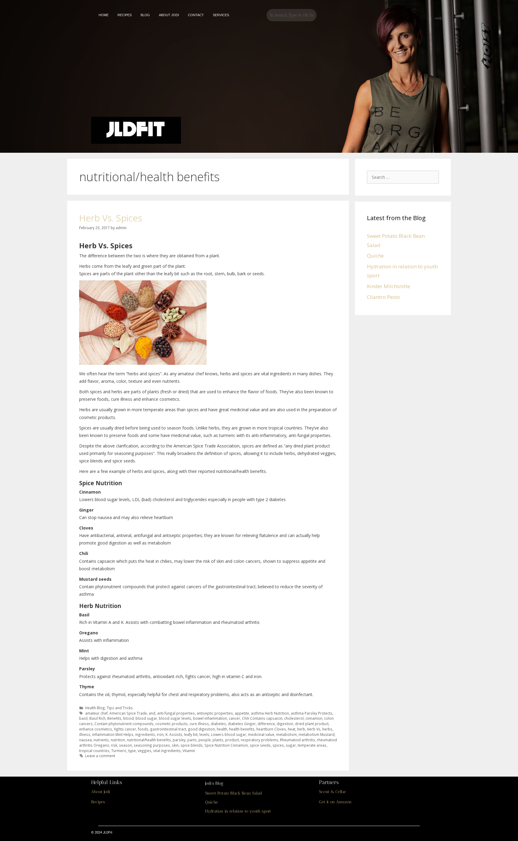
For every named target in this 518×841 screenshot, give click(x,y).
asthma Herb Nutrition (270, 713)
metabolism (286, 734)
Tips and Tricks (120, 707)
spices (278, 745)
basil (83, 718)
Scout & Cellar (332, 791)
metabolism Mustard (317, 734)
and (152, 713)
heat (291, 729)
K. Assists (173, 734)
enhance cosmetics (95, 729)
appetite (242, 713)
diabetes (218, 723)
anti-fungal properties (176, 713)
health (222, 729)
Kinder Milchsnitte (388, 286)
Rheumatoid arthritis (297, 739)
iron (160, 734)
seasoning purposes (152, 745)
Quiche (375, 255)
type (132, 750)
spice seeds (260, 745)
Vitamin (189, 750)
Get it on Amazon (335, 801)
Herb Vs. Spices (110, 218)
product (232, 739)
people (204, 739)
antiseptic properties (215, 713)
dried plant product (312, 723)
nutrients (101, 739)
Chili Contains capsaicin (262, 718)
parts (192, 739)
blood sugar (146, 718)
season (125, 745)
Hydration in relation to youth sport (238, 811)
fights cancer (125, 729)
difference (266, 723)
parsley (179, 739)
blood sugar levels (175, 718)
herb (301, 729)
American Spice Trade (128, 713)
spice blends (191, 745)
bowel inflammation (210, 718)
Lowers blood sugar (228, 734)
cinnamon (313, 718)
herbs (327, 729)
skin (175, 745)
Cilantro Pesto (383, 297)
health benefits (242, 729)
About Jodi (100, 791)
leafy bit (191, 734)
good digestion (201, 729)
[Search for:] (404, 176)
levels (204, 734)
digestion (285, 723)
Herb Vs (313, 729)
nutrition (118, 739)
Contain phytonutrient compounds (123, 723)
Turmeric (119, 750)
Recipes (98, 801)
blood (128, 718)
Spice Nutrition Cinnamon (226, 745)
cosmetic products (171, 723)
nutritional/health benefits (149, 739)
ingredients (145, 734)
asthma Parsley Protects (311, 713)
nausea (85, 739)
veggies (144, 750)
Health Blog (95, 707)
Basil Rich (97, 718)
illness (84, 734)
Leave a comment (100, 755)
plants (218, 739)
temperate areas (312, 745)
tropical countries (94, 750)
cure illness (199, 723)
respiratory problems (259, 739)
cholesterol (294, 718)
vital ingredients (167, 750)
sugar (291, 745)
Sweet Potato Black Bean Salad (233, 793)
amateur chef (96, 713)
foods (143, 729)
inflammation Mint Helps (112, 734)
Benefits (114, 718)
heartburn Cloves (271, 729)
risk (114, 745)
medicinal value (261, 734)
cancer (234, 718)
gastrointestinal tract (168, 729)
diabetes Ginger (242, 723)
